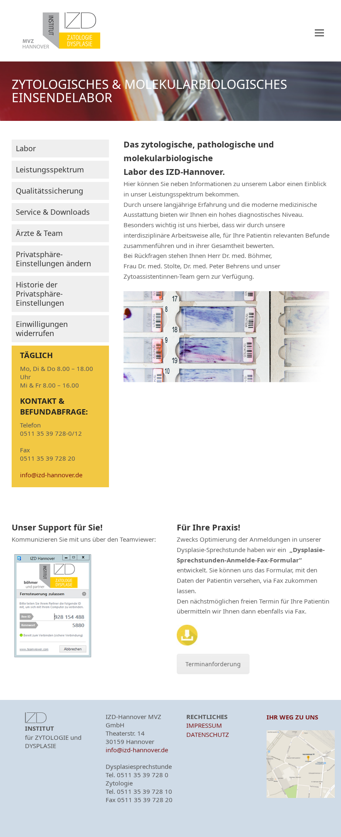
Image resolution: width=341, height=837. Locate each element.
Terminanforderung (213, 664)
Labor (26, 148)
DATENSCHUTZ (207, 734)
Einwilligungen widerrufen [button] (42, 328)
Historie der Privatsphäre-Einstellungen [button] (40, 294)
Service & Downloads (53, 212)
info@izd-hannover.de (51, 475)
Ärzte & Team (39, 233)
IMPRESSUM (204, 725)
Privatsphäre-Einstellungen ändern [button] (53, 258)
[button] (319, 33)
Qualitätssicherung (49, 191)
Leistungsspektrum (50, 169)
